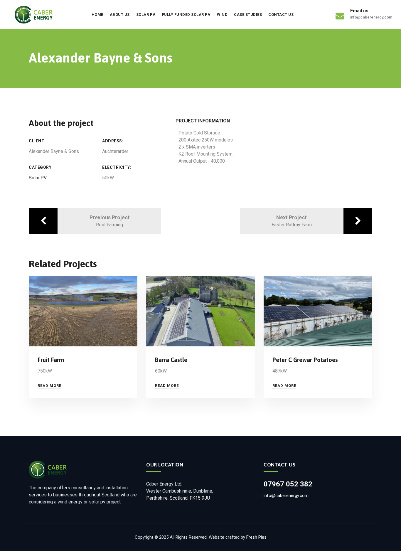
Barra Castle (171, 359)
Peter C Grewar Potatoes (305, 359)
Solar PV (146, 14)
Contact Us (281, 14)
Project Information (203, 121)
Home (97, 14)
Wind (222, 14)
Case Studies (248, 14)
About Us (120, 14)
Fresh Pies (256, 537)
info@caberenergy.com (286, 495)
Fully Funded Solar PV (186, 14)
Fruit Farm (51, 359)
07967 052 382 (288, 484)
